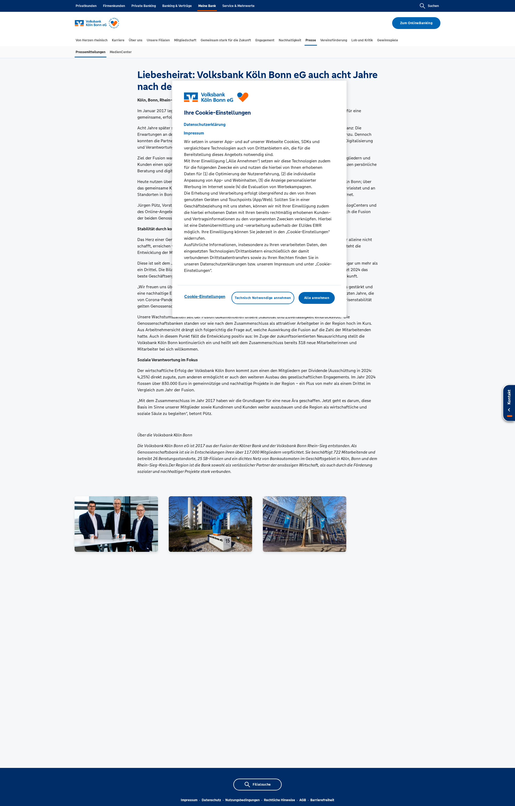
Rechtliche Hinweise (279, 800)
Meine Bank (207, 6)
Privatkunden (86, 6)
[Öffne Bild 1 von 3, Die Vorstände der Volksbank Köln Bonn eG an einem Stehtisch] (116, 524)
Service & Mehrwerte (238, 6)
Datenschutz (211, 800)
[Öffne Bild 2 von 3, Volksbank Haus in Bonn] (210, 524)
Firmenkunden (114, 6)
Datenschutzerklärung (205, 124)
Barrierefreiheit (322, 800)
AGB (302, 800)
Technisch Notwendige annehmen (263, 298)
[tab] (92, 40)
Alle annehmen (316, 298)
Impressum (189, 800)
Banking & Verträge (177, 6)
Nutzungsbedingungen (242, 800)
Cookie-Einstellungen (204, 296)
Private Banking (143, 6)
